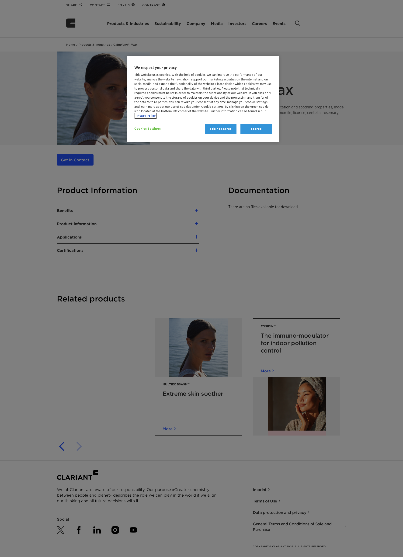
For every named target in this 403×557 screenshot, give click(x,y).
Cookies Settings (147, 129)
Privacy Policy (145, 116)
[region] (203, 99)
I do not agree (221, 129)
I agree (256, 129)
